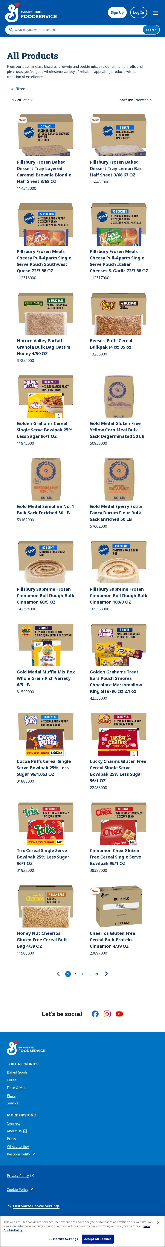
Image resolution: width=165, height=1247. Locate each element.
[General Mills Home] (26, 1048)
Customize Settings (63, 1239)
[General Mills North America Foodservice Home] (31, 12)
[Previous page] (59, 974)
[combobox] (77, 29)
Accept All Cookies (97, 1239)
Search (151, 30)
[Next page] (106, 974)
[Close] (158, 1222)
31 (96, 974)
